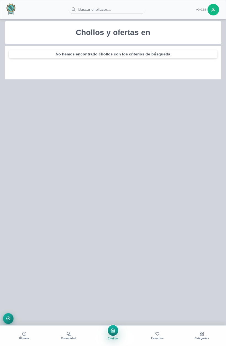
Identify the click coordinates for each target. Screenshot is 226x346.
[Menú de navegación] (8, 318)
